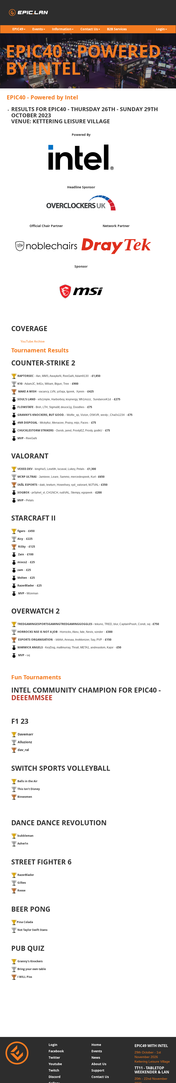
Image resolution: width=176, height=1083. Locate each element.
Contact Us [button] (89, 29)
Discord (54, 1077)
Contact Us (100, 1077)
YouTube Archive (32, 341)
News (95, 1057)
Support (97, 1070)
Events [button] (37, 29)
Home (96, 1044)
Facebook (56, 1051)
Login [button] (160, 29)
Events (96, 1051)
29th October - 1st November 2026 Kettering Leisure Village (152, 1056)
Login (53, 1044)
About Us (98, 1064)
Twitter (54, 1057)
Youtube (55, 1064)
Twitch (54, 1070)
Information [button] (61, 29)
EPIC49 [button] (17, 29)
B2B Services (117, 29)
